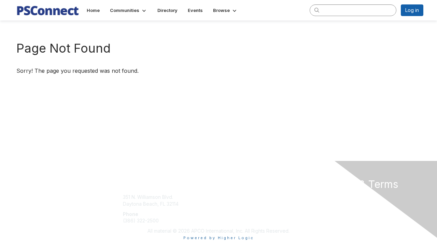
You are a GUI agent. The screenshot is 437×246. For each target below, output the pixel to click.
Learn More (234, 211)
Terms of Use (335, 204)
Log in (412, 10)
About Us (330, 197)
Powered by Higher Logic (218, 237)
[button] (128, 10)
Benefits (230, 204)
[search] (317, 9)
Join (226, 197)
